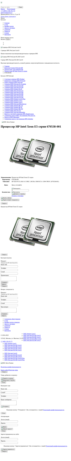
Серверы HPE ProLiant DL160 (13, 85)
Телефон (3, 268)
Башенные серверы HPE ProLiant (14, 81)
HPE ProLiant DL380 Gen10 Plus (14, 360)
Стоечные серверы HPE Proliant (14, 79)
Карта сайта (4, 370)
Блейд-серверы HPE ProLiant (13, 82)
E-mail (3, 272)
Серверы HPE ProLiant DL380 (13, 94)
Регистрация (11, 9)
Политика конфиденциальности (11, 367)
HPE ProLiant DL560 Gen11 (13, 350)
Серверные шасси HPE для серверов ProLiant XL (19, 115)
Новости (7, 31)
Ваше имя (4, 264)
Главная (6, 23)
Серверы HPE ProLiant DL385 (13, 95)
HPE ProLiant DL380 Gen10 (13, 356)
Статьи (6, 33)
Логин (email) (5, 419)
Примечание (5, 275)
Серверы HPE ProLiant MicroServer (15, 104)
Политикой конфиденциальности (53, 410)
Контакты (7, 34)
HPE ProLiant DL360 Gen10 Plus (14, 358)
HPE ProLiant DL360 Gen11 (13, 345)
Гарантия (7, 29)
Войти (3, 9)
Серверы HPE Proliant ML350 (13, 109)
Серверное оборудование (12, 319)
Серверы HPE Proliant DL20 (13, 89)
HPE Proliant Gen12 (29, 334)
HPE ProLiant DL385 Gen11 (13, 348)
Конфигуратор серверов (12, 322)
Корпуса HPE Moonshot (11, 117)
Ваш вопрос (4, 307)
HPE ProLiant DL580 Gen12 (32, 340)
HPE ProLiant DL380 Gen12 (32, 337)
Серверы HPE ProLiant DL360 (13, 92)
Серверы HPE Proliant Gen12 (13, 102)
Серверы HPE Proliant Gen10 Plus (14, 99)
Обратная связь (13, 370)
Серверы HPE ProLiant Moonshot (14, 112)
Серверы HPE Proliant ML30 (13, 107)
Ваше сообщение (6, 399)
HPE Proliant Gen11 (10, 343)
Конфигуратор (9, 26)
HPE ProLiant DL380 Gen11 (13, 347)
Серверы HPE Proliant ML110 (13, 105)
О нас (6, 24)
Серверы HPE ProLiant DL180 (13, 87)
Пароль (3, 423)
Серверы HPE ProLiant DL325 (13, 90)
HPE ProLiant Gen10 (10, 353)
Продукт (3, 261)
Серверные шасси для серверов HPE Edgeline (18, 119)
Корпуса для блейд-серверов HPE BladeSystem (19, 114)
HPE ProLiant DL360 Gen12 (32, 335)
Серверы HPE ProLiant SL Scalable (15, 84)
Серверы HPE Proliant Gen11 (13, 100)
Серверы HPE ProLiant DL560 (13, 97)
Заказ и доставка (9, 28)
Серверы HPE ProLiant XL (12, 110)
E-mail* (3, 392)
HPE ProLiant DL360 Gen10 (13, 355)
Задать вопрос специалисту (8, 16)
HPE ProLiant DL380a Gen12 (32, 338)
